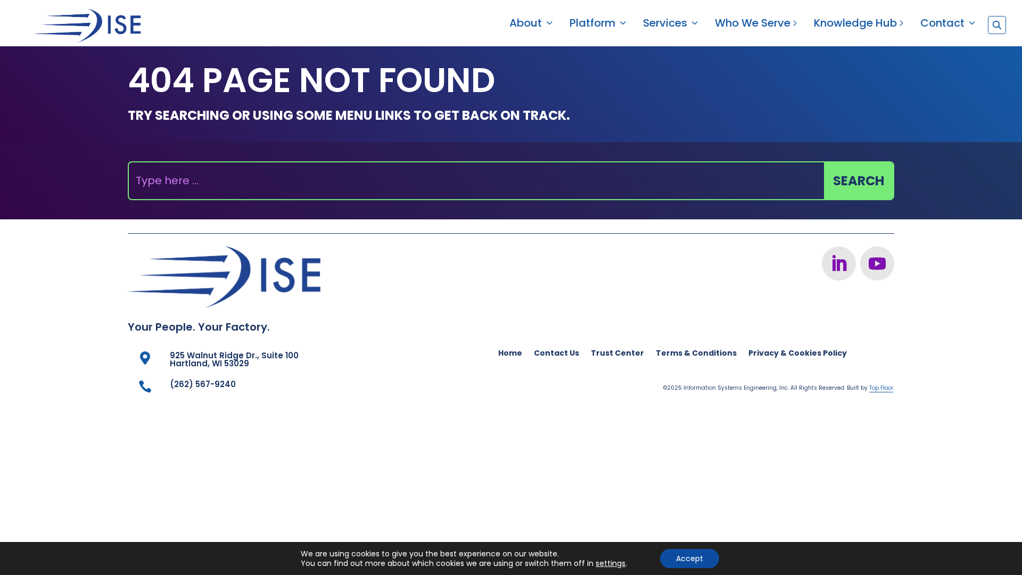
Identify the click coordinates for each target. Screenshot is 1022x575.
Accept (689, 558)
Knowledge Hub (855, 24)
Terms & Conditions (696, 353)
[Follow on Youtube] (877, 264)
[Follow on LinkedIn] (839, 264)
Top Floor (881, 388)
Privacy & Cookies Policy (797, 353)
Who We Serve (752, 24)
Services (665, 24)
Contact (942, 24)
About (525, 24)
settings (610, 563)
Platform (592, 24)
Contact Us (556, 353)
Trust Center (617, 353)
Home (510, 353)
